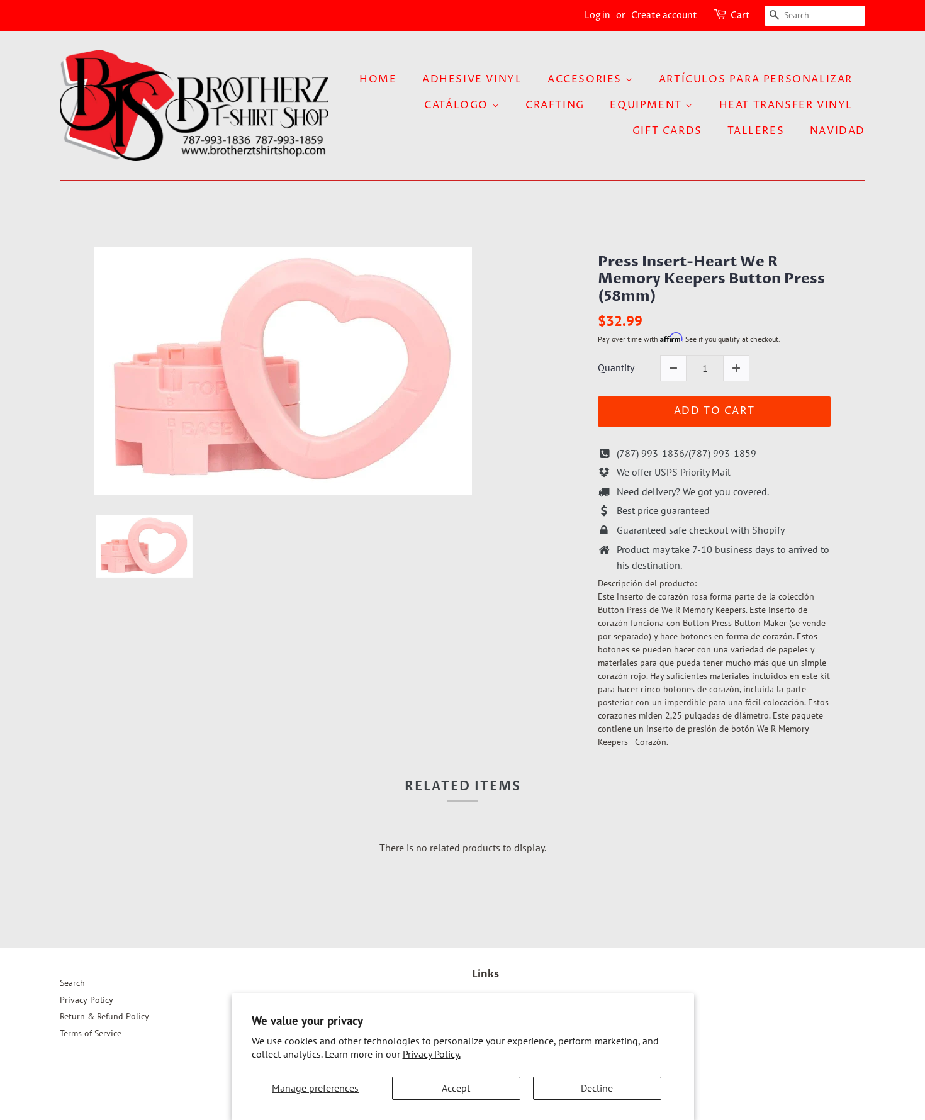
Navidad (837, 131)
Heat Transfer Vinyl (786, 105)
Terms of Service (90, 1033)
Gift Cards (667, 131)
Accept (456, 1088)
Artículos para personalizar (756, 79)
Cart (740, 15)
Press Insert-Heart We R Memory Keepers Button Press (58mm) (711, 279)
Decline (597, 1088)
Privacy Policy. (432, 1054)
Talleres (755, 131)
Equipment (647, 105)
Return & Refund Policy (104, 1016)
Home (377, 79)
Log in (597, 15)
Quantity (616, 368)
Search (72, 982)
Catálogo (457, 105)
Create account (664, 15)
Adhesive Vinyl (472, 79)
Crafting (555, 105)
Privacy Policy (86, 999)
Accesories (586, 79)
